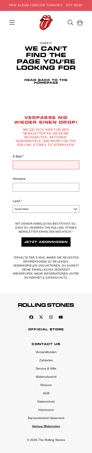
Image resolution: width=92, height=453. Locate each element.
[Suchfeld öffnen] (70, 22)
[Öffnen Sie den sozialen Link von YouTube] (61, 317)
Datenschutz (46, 401)
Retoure (46, 385)
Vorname (19, 178)
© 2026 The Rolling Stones (46, 440)
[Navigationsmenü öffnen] (12, 22)
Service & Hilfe (46, 368)
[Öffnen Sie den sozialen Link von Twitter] (41, 317)
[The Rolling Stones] (46, 22)
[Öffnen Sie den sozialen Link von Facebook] (31, 317)
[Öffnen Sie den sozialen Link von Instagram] (51, 317)
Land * (17, 201)
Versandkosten (46, 352)
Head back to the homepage (46, 81)
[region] (46, 5)
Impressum (46, 410)
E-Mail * (18, 156)
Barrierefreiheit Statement (46, 418)
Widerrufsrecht (46, 377)
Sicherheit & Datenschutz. (46, 277)
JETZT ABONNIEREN (46, 242)
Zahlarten (46, 360)
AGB (46, 393)
